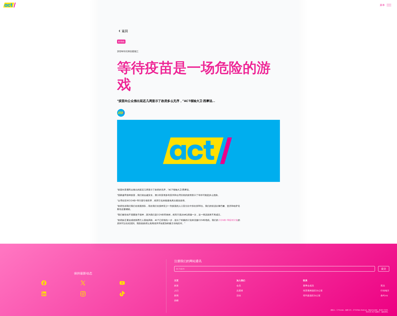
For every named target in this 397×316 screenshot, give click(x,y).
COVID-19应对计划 (228, 220)
